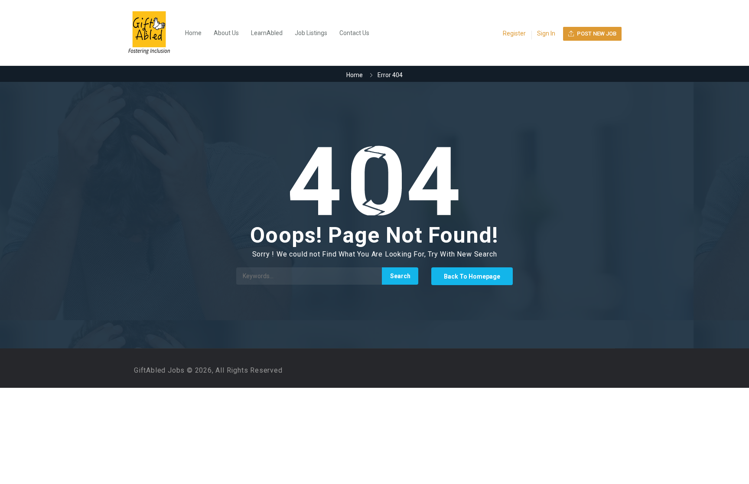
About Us (226, 32)
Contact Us (354, 32)
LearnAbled (267, 32)
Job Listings (311, 32)
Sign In (546, 33)
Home (193, 32)
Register (514, 33)
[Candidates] (153, 33)
